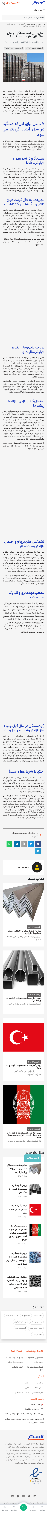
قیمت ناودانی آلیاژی (20, 1322)
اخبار (27, 1387)
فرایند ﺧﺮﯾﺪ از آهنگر (15, 1362)
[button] (38, 844)
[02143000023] (3, 3)
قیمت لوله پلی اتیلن (12, 1315)
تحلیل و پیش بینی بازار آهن (35, 1368)
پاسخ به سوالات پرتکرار (14, 1357)
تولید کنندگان (17, 1367)
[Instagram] (23, 1496)
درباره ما (40, 1383)
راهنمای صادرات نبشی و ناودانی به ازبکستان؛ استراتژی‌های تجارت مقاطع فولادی (17, 1282)
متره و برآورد (38, 1362)
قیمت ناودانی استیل (36, 1328)
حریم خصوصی (37, 1392)
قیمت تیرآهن (38, 1315)
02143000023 (12, 3)
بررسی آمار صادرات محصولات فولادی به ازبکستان (23, 999)
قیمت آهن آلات (39, 24)
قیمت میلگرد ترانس (36, 1322)
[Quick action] (23, 1507)
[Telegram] (17, 1496)
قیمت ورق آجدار (37, 1334)
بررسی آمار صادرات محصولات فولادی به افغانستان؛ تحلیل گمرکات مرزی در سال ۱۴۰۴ (23, 1135)
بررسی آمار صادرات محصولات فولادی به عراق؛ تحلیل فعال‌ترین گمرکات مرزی (16, 1259)
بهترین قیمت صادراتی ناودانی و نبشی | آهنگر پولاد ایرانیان (23, 932)
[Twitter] (29, 1496)
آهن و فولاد (29, 24)
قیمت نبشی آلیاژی (20, 1328)
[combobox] (23, 17)
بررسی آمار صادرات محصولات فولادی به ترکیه (23, 1067)
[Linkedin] (34, 1496)
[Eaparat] (12, 1496)
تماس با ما (39, 1387)
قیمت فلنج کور (26, 1315)
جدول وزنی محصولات (35, 1357)
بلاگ (27, 1383)
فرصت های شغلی (22, 1392)
